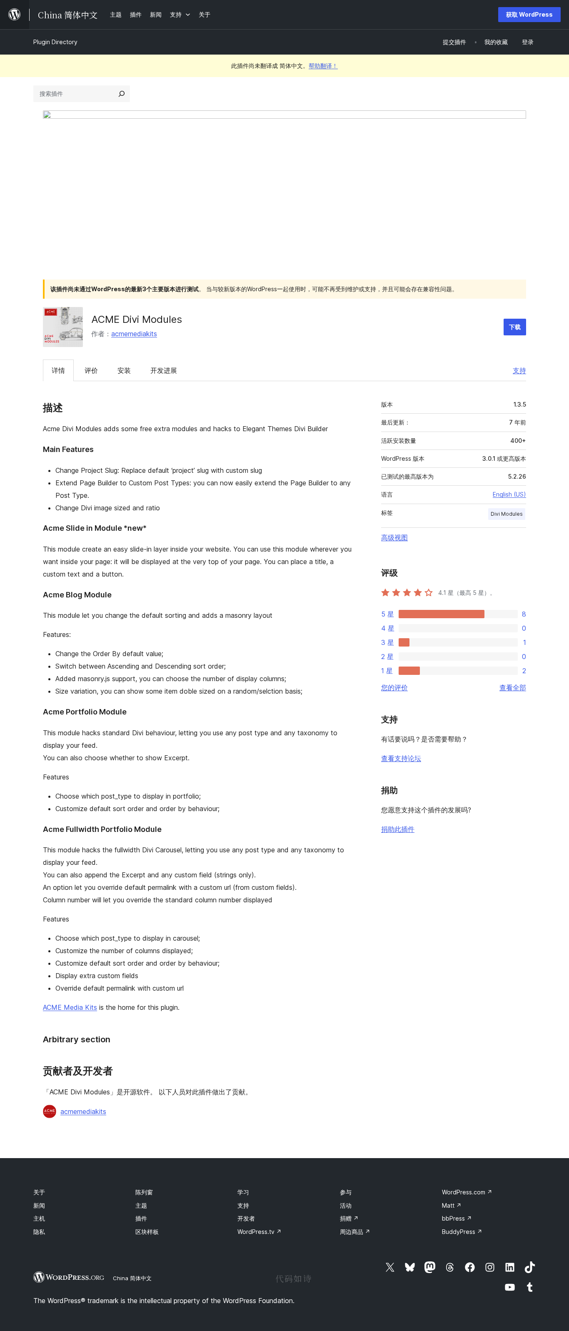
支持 (519, 370)
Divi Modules (507, 514)
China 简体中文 (132, 1278)
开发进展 (163, 370)
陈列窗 (144, 1192)
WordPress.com (467, 1192)
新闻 (39, 1205)
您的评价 (394, 687)
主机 (39, 1218)
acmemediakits (134, 334)
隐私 (39, 1231)
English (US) (509, 494)
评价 (91, 370)
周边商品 (355, 1231)
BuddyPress (462, 1231)
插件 (141, 1218)
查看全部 (512, 687)
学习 (243, 1192)
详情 (58, 370)
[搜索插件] (121, 93)
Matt (452, 1205)
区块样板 (147, 1231)
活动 (346, 1205)
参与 (346, 1192)
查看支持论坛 (401, 758)
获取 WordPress (529, 14)
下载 (515, 326)
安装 (124, 370)
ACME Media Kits (70, 1007)
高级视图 (394, 537)
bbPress (457, 1218)
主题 (141, 1205)
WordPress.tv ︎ (259, 1231)
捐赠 (349, 1218)
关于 (39, 1192)
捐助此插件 (397, 829)
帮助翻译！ (323, 65)
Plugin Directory (55, 41)
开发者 (246, 1218)
